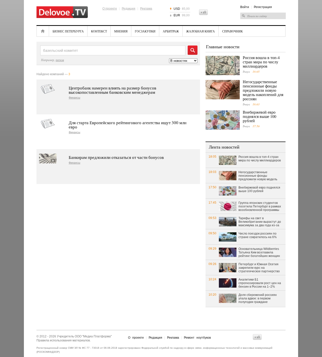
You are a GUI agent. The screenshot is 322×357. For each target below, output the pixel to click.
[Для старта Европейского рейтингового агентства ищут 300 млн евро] (48, 124)
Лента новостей (224, 147)
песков (60, 60)
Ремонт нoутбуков (197, 337)
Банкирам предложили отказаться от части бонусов (116, 157)
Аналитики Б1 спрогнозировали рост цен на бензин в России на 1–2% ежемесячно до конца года (259, 283)
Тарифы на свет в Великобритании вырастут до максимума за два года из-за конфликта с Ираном (259, 222)
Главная (43, 31)
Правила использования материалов (63, 340)
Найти (192, 50)
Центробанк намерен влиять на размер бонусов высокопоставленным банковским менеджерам (112, 90)
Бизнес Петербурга (68, 31)
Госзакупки (145, 31)
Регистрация (263, 7)
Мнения (121, 31)
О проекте (109, 8)
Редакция (128, 8)
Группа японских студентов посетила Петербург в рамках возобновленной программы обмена (259, 206)
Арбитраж (171, 31)
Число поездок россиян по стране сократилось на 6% (257, 235)
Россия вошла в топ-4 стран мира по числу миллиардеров (261, 62)
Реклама (146, 8)
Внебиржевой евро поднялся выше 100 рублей (259, 116)
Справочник (232, 31)
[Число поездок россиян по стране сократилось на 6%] (227, 237)
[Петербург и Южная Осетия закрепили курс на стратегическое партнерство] (227, 267)
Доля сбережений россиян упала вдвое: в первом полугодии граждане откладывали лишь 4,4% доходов (257, 298)
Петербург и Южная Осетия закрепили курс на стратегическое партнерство (259, 267)
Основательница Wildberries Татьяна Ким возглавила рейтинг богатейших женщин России (259, 252)
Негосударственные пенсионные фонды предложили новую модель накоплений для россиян (263, 90)
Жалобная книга (200, 31)
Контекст (99, 31)
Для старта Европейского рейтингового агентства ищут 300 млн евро (127, 125)
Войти (244, 7)
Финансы (74, 97)
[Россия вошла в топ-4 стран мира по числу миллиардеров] (223, 65)
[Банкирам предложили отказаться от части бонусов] (48, 158)
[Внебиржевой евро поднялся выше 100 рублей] (223, 120)
